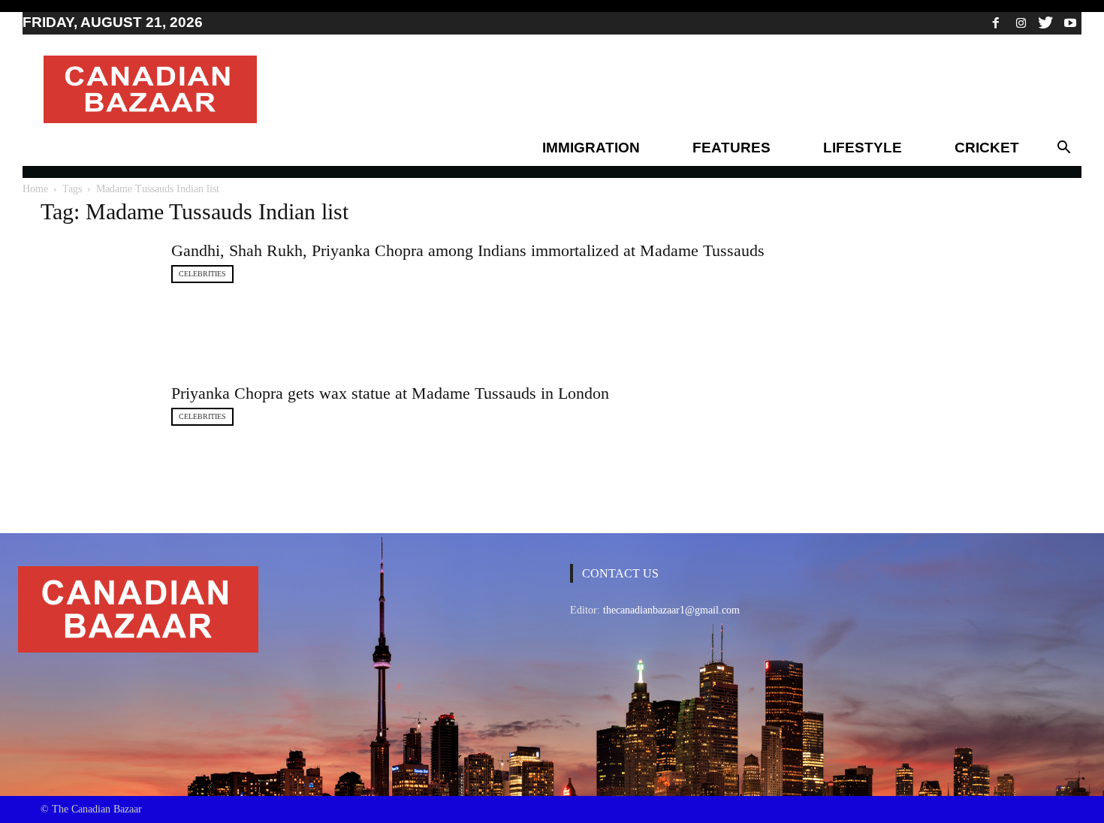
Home (35, 188)
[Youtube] (1070, 22)
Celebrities (202, 274)
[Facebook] (996, 22)
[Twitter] (1045, 22)
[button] (1063, 148)
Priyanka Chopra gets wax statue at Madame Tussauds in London (390, 393)
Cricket (987, 147)
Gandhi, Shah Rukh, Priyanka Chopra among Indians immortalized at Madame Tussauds (468, 250)
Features (731, 147)
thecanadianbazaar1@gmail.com (671, 610)
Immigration (591, 147)
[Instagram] (1020, 22)
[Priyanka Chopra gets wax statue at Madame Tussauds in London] (97, 439)
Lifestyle (862, 147)
